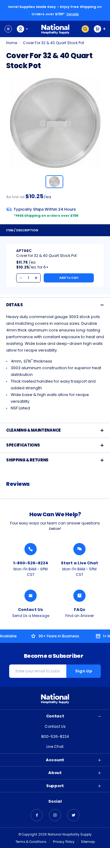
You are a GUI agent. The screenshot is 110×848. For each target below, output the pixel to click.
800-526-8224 (55, 736)
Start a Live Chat (79, 563)
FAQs (79, 609)
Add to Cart (69, 277)
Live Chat (55, 746)
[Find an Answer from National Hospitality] (79, 596)
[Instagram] (55, 815)
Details (73, 14)
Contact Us (30, 609)
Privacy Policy (64, 841)
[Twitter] (73, 815)
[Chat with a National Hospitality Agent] (79, 549)
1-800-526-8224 (30, 563)
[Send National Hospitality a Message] (30, 596)
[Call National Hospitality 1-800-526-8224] (30, 549)
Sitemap (88, 841)
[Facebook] (37, 815)
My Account (23, 29)
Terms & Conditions (31, 841)
